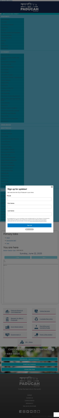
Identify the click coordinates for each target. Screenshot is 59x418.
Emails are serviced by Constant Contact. (38, 220)
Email (9, 195)
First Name (11, 203)
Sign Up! (29, 225)
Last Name (11, 210)
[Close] (52, 187)
